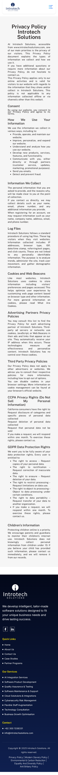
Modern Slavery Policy (36, 757)
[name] (51, 6)
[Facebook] (5, 629)
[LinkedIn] (12, 629)
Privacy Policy (16, 757)
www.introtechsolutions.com (29, 47)
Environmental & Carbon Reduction (28, 760)
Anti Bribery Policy (29, 766)
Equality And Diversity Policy (28, 763)
